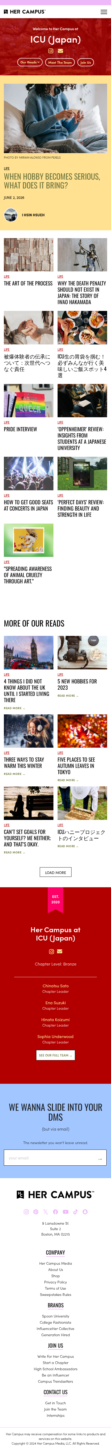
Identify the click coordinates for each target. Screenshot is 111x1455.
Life (7, 168)
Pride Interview (20, 429)
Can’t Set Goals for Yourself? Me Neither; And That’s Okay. (27, 837)
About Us (55, 1269)
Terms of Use (55, 1288)
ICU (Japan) (55, 38)
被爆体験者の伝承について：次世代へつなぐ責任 (27, 362)
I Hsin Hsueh (33, 214)
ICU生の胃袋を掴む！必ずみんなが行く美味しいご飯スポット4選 (82, 365)
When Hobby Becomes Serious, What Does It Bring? (52, 181)
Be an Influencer (55, 1375)
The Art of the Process (28, 283)
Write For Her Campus (55, 1356)
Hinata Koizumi (55, 1019)
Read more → (15, 708)
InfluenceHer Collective (55, 1328)
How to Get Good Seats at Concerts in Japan (28, 505)
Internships (56, 1415)
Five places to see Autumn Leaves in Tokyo (76, 765)
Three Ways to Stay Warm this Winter (24, 762)
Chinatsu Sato (56, 985)
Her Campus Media (55, 1263)
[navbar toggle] (104, 12)
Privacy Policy (55, 1281)
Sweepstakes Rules (55, 1294)
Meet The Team (60, 62)
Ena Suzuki (55, 1002)
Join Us (86, 62)
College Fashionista (55, 1322)
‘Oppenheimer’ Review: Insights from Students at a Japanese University (82, 438)
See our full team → (55, 1055)
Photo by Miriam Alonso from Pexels (32, 157)
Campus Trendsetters (55, 1381)
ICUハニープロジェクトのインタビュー (82, 834)
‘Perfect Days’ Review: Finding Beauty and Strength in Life (81, 508)
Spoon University (55, 1316)
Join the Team (55, 1409)
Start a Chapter (55, 1362)
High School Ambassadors (55, 1368)
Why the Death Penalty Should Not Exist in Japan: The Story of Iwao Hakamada (82, 292)
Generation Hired (55, 1334)
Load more (55, 872)
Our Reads (28, 62)
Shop (55, 1275)
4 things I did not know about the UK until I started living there (26, 690)
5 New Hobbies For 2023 (77, 684)
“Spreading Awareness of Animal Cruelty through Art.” (28, 574)
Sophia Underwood (55, 1036)
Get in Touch (55, 1402)
